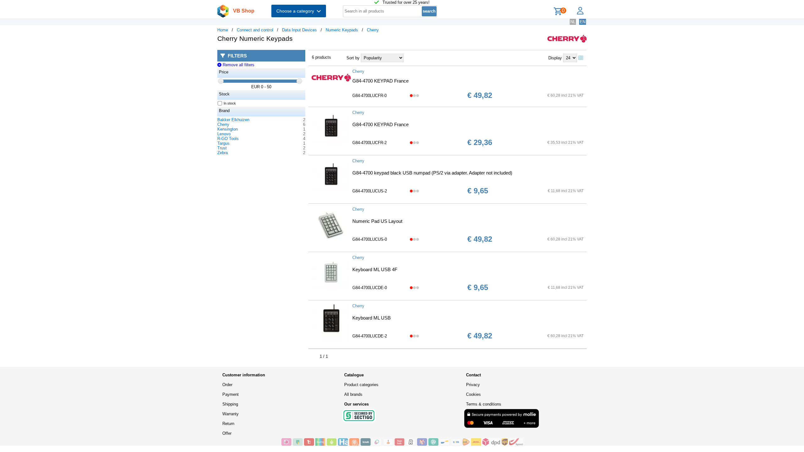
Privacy (473, 384)
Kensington (227, 129)
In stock (230, 103)
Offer (226, 433)
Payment (230, 394)
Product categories (361, 384)
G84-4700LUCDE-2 (369, 336)
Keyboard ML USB (371, 317)
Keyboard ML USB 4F (374, 269)
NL (572, 21)
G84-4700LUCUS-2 (369, 191)
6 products (321, 57)
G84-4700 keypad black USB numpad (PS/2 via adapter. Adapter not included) (432, 172)
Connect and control (255, 30)
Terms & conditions (483, 404)
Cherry (373, 30)
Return (228, 423)
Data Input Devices (299, 30)
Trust (222, 148)
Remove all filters (237, 64)
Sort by (353, 58)
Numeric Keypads (342, 30)
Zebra (222, 152)
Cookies (473, 394)
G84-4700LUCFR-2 (369, 142)
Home (222, 30)
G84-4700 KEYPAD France (380, 80)
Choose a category (296, 10)
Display (555, 58)
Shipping (230, 404)
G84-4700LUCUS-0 (369, 239)
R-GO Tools (228, 138)
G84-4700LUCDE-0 (369, 287)
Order (227, 384)
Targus (223, 143)
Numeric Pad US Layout (377, 221)
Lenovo (224, 134)
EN (582, 21)
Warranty (230, 414)
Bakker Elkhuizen (233, 119)
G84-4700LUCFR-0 (369, 95)
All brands (353, 394)
